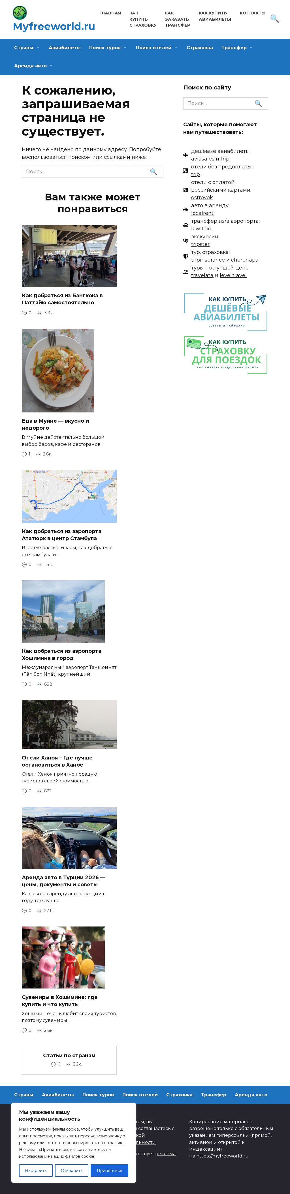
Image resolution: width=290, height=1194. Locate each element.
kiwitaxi (201, 229)
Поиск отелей (153, 47)
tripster (200, 244)
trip (225, 159)
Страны (23, 47)
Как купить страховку (143, 19)
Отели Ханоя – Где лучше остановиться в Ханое (57, 761)
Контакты (253, 13)
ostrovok (202, 197)
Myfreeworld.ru (54, 26)
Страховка (200, 47)
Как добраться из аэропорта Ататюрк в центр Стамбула (61, 535)
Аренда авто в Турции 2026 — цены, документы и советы (63, 881)
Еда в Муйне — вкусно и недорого (55, 424)
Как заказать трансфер (177, 19)
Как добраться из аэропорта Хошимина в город (61, 654)
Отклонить (71, 1170)
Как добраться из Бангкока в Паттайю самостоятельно (62, 299)
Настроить (35, 1170)
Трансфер (234, 47)
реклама (165, 1153)
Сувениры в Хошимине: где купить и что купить (60, 1000)
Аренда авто (30, 66)
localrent (202, 213)
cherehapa (245, 260)
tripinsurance (208, 260)
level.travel (233, 275)
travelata (202, 275)
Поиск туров (105, 47)
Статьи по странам (69, 1055)
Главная (110, 13)
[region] (73, 1143)
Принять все (109, 1170)
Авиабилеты (65, 47)
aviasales (202, 159)
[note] (217, 155)
